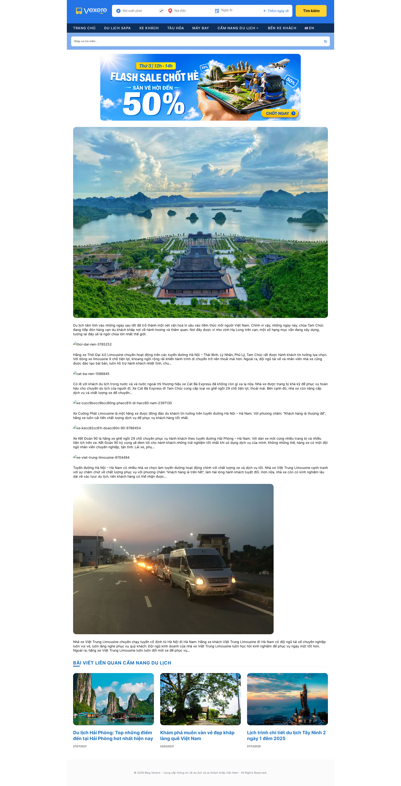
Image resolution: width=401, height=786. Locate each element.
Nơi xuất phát (132, 11)
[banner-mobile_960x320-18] (200, 87)
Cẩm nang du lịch (236, 28)
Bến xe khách (282, 28)
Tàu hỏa (175, 28)
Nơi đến (180, 11)
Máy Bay (200, 28)
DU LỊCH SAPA (117, 28)
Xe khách (149, 28)
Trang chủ (84, 28)
